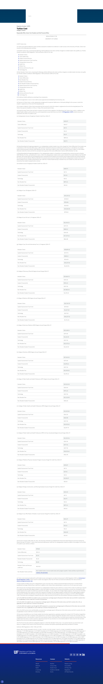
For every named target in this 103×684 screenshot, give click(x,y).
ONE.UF (37, 663)
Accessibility (68, 665)
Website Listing (68, 663)
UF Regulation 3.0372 (68, 112)
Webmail (38, 665)
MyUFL (37, 667)
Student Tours (53, 667)
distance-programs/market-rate (25, 581)
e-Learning (38, 670)
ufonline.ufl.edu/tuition (42, 572)
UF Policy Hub (68, 667)
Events (51, 672)
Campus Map (53, 665)
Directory (38, 672)
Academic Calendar (54, 670)
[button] (2, 681)
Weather (52, 663)
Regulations (67, 670)
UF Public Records (69, 672)
